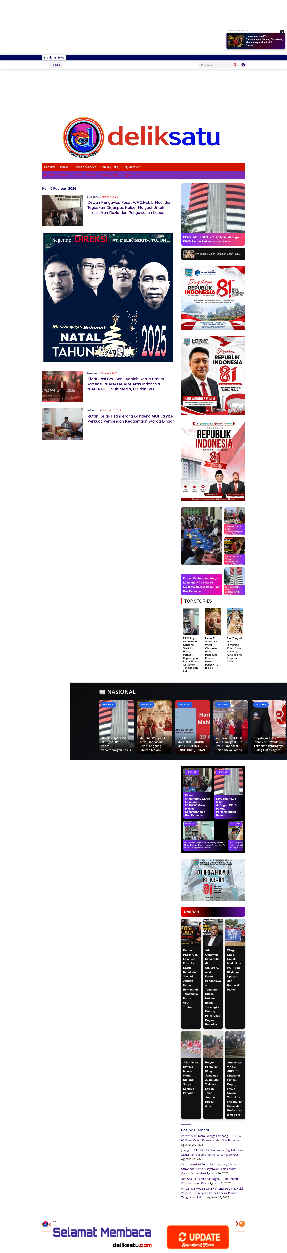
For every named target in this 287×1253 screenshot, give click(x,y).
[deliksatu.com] (143, 137)
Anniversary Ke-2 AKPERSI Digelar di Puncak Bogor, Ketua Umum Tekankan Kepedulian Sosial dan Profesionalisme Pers (234, 1088)
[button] (235, 65)
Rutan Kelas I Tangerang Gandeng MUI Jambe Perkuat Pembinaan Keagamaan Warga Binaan (131, 419)
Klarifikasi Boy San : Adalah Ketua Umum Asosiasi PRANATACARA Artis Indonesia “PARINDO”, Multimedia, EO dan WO (125, 383)
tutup (54, 1221)
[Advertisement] (117, 27)
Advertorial (94, 410)
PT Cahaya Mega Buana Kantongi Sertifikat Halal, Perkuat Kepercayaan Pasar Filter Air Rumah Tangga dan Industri (212, 1193)
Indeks (64, 167)
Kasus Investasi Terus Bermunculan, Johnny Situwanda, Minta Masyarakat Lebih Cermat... (264, 41)
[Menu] (44, 65)
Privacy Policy (110, 167)
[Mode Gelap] (243, 65)
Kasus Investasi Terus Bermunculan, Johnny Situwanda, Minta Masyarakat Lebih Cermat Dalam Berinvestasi (208, 1169)
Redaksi (56, 64)
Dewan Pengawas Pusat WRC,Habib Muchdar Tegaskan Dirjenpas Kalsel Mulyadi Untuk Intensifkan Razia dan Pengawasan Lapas (129, 207)
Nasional (92, 373)
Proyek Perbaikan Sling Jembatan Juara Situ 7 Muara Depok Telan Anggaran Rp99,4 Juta (212, 1084)
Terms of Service (85, 167)
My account (132, 167)
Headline (93, 197)
